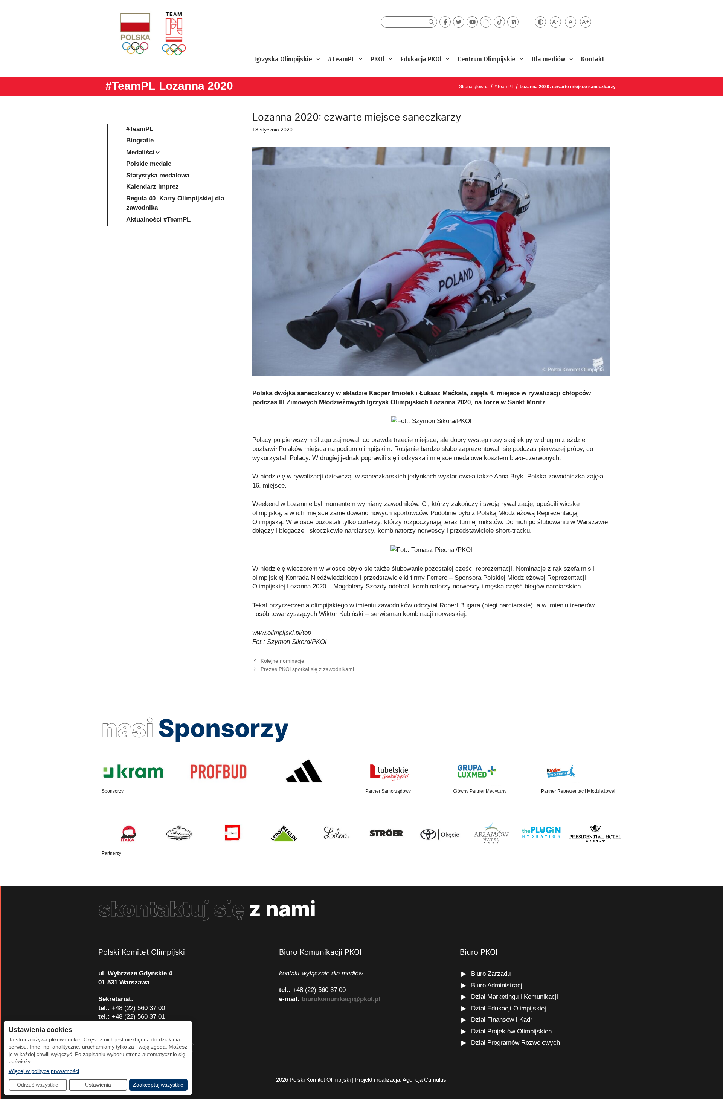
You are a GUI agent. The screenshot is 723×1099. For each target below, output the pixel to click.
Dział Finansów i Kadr (502, 1019)
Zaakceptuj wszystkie (158, 1085)
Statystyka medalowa (157, 175)
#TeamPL (341, 59)
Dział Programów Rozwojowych (515, 1042)
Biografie (140, 140)
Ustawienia (98, 1085)
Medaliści (140, 152)
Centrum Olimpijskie (487, 59)
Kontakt (592, 59)
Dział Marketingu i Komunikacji (514, 996)
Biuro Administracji (497, 985)
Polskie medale (148, 163)
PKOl (377, 59)
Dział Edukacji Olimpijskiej (508, 1008)
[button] (317, 59)
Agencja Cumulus (424, 1079)
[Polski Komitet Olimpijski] (152, 33)
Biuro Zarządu (491, 973)
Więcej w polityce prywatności (44, 1071)
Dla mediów (548, 59)
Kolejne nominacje (282, 661)
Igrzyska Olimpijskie (283, 59)
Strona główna (474, 86)
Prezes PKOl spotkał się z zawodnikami (307, 669)
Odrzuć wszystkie (37, 1085)
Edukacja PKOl (421, 59)
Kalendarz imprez (152, 186)
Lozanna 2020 (196, 85)
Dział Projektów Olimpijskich (511, 1031)
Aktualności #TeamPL (158, 219)
